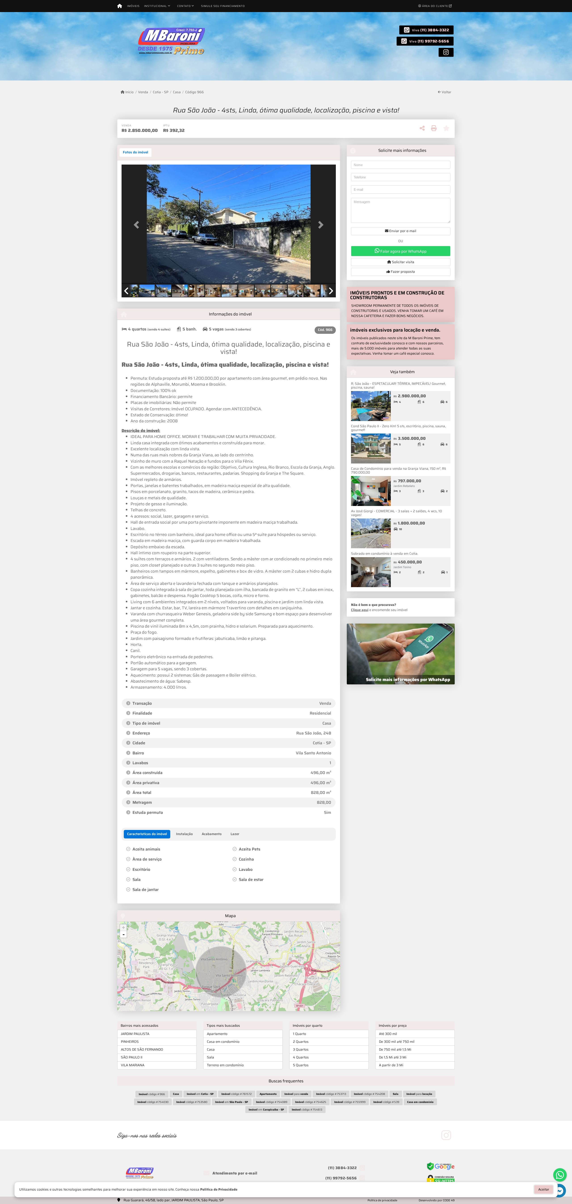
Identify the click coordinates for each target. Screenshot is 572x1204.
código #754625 (310, 1102)
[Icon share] (446, 52)
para (296, 1094)
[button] (138, 225)
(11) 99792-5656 (433, 41)
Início (129, 92)
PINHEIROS (130, 1041)
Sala (210, 1057)
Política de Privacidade (218, 1189)
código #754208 (369, 1094)
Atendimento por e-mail (234, 1173)
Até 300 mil (388, 1034)
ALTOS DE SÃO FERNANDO (142, 1049)
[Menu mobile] (119, 6)
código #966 (152, 1094)
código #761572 (236, 1094)
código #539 (386, 1102)
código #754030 (152, 1102)
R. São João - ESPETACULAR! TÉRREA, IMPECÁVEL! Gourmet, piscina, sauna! (398, 385)
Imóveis (133, 6)
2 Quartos (301, 1041)
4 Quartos (301, 1057)
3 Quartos (301, 1049)
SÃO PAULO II (131, 1057)
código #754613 (307, 1109)
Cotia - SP (160, 92)
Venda (143, 92)
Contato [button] (184, 6)
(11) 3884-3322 (434, 30)
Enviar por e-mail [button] (402, 231)
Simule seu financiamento (223, 6)
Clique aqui (359, 610)
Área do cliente (435, 6)
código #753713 (331, 1094)
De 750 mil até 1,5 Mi (395, 1049)
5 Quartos (301, 1065)
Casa (177, 92)
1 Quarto (299, 1034)
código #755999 (350, 1102)
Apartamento (217, 1034)
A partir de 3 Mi (391, 1065)
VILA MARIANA (132, 1065)
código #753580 (191, 1102)
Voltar (446, 92)
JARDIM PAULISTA (135, 1034)
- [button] (123, 934)
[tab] (135, 152)
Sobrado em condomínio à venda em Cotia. (384, 553)
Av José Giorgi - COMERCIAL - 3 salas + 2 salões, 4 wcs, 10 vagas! (396, 513)
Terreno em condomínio (225, 1065)
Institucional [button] (155, 6)
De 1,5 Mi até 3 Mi (392, 1057)
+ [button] (123, 927)
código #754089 (271, 1102)
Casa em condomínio (223, 1041)
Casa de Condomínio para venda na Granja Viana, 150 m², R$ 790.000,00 (398, 470)
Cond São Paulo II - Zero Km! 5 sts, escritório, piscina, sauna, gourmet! (398, 428)
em (200, 1094)
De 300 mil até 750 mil (396, 1041)
